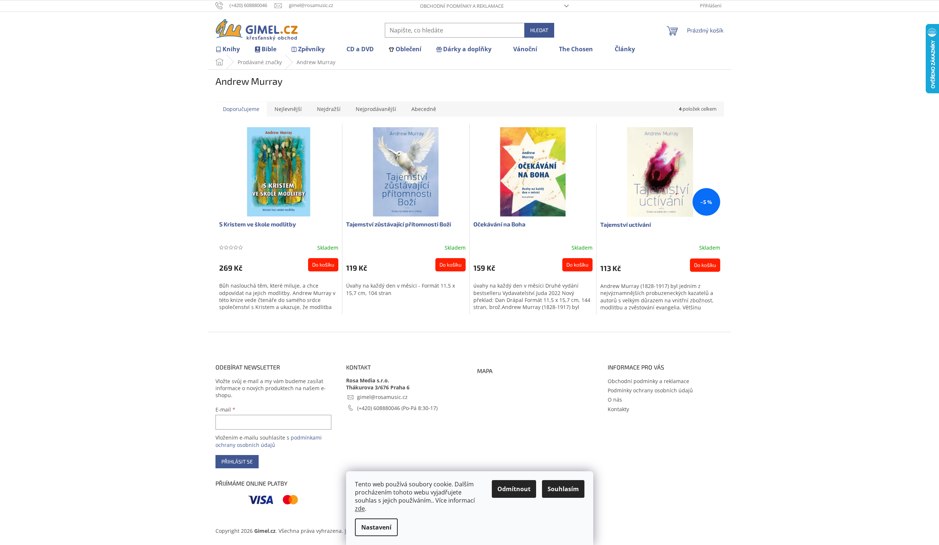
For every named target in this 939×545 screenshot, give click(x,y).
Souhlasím (563, 489)
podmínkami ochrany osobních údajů (268, 441)
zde (360, 508)
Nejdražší (329, 108)
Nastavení (376, 527)
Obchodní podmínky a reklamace (462, 6)
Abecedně (423, 108)
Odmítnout (514, 489)
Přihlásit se (237, 461)
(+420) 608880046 (379, 408)
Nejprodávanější (376, 108)
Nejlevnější (288, 108)
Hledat (539, 30)
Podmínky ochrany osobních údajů (650, 390)
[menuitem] (227, 49)
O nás (615, 399)
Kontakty (618, 409)
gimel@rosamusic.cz (382, 396)
